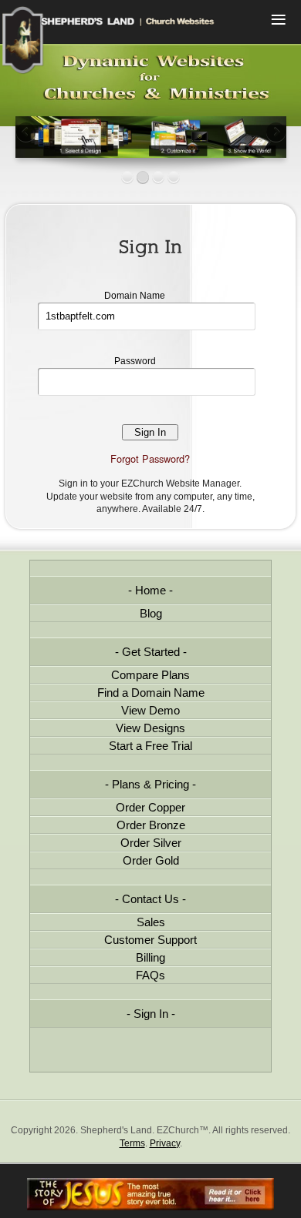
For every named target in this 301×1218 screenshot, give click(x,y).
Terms (132, 1143)
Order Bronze (151, 825)
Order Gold (151, 860)
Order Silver (150, 842)
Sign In (151, 1013)
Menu (278, 21)
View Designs (150, 727)
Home (150, 590)
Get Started (151, 651)
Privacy (165, 1143)
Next (274, 133)
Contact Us (150, 898)
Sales (151, 922)
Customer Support (150, 939)
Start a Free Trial (150, 745)
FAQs (150, 975)
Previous (27, 133)
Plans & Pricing (150, 784)
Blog (151, 613)
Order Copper (150, 807)
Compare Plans (150, 674)
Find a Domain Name (151, 692)
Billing (150, 957)
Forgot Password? (150, 458)
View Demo (150, 710)
